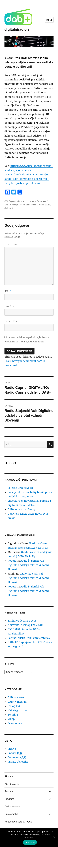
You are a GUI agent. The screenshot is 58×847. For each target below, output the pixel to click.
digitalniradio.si (17, 29)
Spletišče (10, 321)
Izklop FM (14, 706)
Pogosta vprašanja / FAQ (18, 821)
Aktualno (9, 776)
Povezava (41, 201)
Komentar (11, 244)
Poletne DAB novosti (20, 487)
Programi (9, 799)
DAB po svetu (16, 697)
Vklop (22, 204)
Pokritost (9, 791)
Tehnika (13, 714)
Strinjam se (29, 842)
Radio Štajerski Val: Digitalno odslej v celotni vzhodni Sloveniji (28, 565)
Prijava (12, 748)
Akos (41, 204)
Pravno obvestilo (18, 761)
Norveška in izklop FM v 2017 (25, 624)
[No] (54, 837)
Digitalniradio (14, 201)
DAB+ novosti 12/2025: (22, 509)
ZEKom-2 (8, 207)
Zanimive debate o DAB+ (23, 620)
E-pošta (10, 306)
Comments (17, 757)
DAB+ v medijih (11, 204)
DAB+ (47, 204)
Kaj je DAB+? (11, 784)
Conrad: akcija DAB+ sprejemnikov (29, 637)
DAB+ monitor (12, 806)
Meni (49, 19)
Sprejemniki (11, 814)
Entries (15, 753)
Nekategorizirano (18, 710)
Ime (7, 291)
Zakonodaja (31, 204)
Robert (12, 560)
